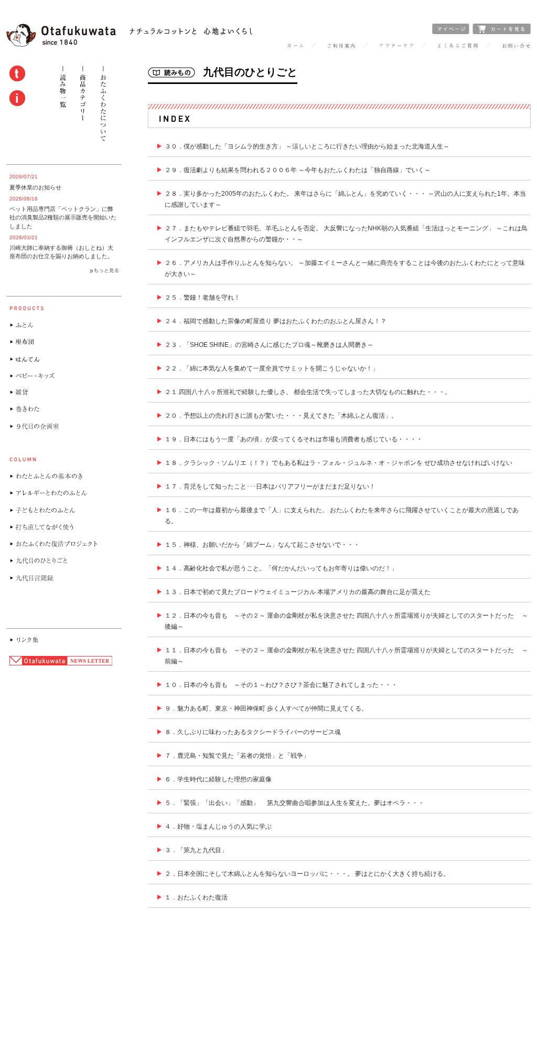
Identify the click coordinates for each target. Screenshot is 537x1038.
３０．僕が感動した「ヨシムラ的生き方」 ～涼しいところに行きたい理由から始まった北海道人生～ (307, 146)
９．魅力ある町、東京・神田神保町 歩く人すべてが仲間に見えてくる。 (266, 708)
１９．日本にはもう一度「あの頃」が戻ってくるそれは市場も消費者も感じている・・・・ (294, 439)
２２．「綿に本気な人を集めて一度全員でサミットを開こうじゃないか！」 (272, 368)
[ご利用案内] (341, 46)
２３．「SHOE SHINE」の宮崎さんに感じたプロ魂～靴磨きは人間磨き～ (269, 344)
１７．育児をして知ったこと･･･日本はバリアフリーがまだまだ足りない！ (270, 486)
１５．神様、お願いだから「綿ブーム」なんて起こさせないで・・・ (262, 544)
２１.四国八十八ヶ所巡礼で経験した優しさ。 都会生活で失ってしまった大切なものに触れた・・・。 (308, 392)
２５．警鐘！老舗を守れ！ (202, 297)
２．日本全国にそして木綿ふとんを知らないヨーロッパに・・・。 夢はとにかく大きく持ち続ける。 (307, 873)
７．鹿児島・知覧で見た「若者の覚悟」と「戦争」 (237, 755)
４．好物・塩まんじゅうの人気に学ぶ (218, 826)
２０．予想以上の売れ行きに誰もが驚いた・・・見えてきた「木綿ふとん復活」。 (281, 415)
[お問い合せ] (516, 46)
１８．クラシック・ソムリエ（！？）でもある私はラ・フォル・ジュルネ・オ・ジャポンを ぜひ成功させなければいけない (338, 463)
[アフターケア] (396, 46)
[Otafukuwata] (129, 44)
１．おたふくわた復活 (196, 897)
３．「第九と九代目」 (196, 850)
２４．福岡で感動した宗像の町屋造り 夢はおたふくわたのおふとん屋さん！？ (275, 321)
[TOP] (295, 46)
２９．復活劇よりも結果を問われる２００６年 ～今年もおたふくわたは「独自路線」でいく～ (298, 170)
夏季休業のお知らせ (35, 187)
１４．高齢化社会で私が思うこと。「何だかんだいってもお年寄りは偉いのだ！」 (281, 568)
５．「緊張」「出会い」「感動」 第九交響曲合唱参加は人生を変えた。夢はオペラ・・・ (294, 803)
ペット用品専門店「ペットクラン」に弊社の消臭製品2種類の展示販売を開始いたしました (62, 217)
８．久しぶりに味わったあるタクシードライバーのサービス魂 (253, 732)
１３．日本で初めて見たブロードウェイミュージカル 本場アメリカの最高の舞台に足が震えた (298, 592)
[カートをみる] (501, 32)
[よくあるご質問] (457, 46)
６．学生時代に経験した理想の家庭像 (218, 779)
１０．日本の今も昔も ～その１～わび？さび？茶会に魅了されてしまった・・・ (281, 685)
